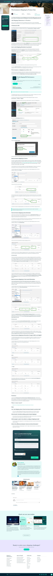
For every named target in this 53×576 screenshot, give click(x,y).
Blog (34, 1)
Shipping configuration (37, 15)
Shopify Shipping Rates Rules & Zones (21, 562)
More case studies (26, 535)
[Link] (24, 502)
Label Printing (8, 562)
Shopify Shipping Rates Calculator (21, 559)
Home (14, 1)
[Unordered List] (21, 502)
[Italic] (17, 502)
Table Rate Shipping (9, 558)
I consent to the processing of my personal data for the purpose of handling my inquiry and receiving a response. (26, 450)
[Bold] (16, 502)
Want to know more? (48, 23)
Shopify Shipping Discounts (20, 561)
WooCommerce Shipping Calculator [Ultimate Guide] (15, 488)
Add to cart (20, 83)
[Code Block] (23, 502)
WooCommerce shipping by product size (48, 20)
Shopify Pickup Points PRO (20, 558)
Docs (37, 1)
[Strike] (19, 502)
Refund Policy (28, 561)
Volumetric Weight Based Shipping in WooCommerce (29, 488)
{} (25, 502)
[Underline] (18, 502)
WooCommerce (18, 1)
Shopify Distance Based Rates (20, 560)
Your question (17, 442)
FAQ (46, 24)
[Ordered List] (20, 502)
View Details (15, 83)
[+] (26, 502)
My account (28, 557)
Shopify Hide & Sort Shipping (20, 557)
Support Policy (28, 560)
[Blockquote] (22, 502)
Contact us (40, 1)
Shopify (23, 1)
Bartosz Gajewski (16, 14)
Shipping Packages (9, 563)
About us (32, 1)
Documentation (29, 563)
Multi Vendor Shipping (9, 560)
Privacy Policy (28, 559)
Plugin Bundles (8, 561)
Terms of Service (29, 558)
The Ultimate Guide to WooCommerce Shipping (22, 488)
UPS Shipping (8, 559)
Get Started (26, 549)
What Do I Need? (27, 1)
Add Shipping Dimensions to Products (48, 18)
